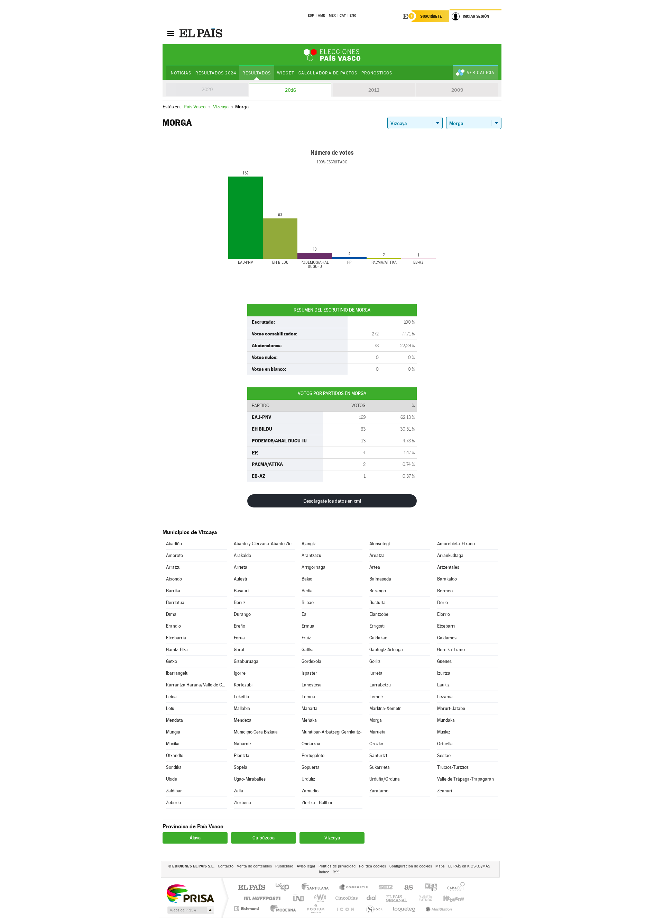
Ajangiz (309, 543)
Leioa (171, 696)
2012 (373, 90)
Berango (377, 590)
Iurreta (375, 673)
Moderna (281, 908)
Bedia (307, 590)
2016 (290, 90)
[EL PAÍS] (201, 33)
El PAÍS (251, 887)
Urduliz (308, 779)
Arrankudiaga (450, 555)
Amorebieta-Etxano (456, 543)
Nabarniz (242, 743)
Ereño (239, 626)
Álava (195, 837)
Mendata (174, 720)
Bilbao (308, 602)
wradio (319, 898)
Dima (171, 614)
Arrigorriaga (313, 567)
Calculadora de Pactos (327, 73)
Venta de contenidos (254, 866)
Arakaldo (242, 555)
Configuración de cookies (410, 866)
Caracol (454, 887)
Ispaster (309, 673)
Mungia (173, 732)
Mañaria (309, 708)
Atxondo (174, 579)
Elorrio (443, 614)
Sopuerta (311, 767)
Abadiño (174, 543)
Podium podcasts (315, 908)
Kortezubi (243, 684)
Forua (239, 637)
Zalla (238, 790)
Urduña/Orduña (384, 779)
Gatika (308, 649)
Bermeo (445, 590)
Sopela (240, 767)
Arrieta (240, 567)
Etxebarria (176, 637)
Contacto (225, 866)
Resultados (256, 73)
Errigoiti (377, 626)
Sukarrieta (379, 767)
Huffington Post (260, 898)
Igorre (240, 673)
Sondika (174, 767)
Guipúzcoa (263, 837)
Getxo (171, 661)
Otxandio (174, 755)
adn (428, 887)
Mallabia (242, 708)
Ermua (308, 626)
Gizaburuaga (246, 661)
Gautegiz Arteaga (386, 649)
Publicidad (284, 866)
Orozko (376, 743)
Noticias (181, 73)
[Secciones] (171, 33)
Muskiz (443, 732)
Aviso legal (306, 866)
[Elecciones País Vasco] (332, 54)
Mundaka (446, 720)
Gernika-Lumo (451, 649)
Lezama (445, 696)
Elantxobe (378, 614)
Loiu (170, 708)
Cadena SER (383, 887)
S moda (374, 908)
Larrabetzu (380, 684)
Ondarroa (311, 743)
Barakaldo (447, 579)
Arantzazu (311, 555)
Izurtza (443, 673)
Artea (374, 567)
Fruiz (306, 637)
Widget (285, 73)
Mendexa (242, 720)
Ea (304, 614)
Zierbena (242, 802)
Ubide (171, 779)
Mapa (440, 866)
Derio (442, 602)
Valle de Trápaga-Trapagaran (465, 779)
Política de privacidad (337, 866)
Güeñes (444, 661)
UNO (299, 898)
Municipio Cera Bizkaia (256, 732)
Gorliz (374, 661)
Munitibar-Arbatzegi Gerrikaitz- (332, 732)
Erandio (173, 626)
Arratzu (173, 567)
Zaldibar (174, 790)
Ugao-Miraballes (250, 779)
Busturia (377, 602)
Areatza (377, 555)
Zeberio (173, 802)
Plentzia (241, 755)
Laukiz (443, 684)
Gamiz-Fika (177, 649)
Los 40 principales (285, 887)
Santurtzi (378, 755)
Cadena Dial (371, 898)
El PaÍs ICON (345, 908)
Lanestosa (312, 684)
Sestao (444, 755)
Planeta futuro (422, 898)
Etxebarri (446, 626)
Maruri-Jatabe (451, 708)
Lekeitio (241, 696)
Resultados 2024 (215, 73)
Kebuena (447, 898)
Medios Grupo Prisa (190, 910)
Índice (324, 872)
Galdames (446, 637)
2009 (457, 90)
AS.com (405, 887)
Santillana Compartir (353, 887)
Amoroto (174, 555)
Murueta (377, 732)
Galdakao (378, 637)
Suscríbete (431, 16)
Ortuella (445, 743)
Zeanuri (444, 790)
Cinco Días (345, 898)
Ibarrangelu (177, 673)
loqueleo (404, 908)
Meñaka (309, 720)
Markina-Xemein (385, 708)
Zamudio (310, 790)
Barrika (173, 590)
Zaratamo (378, 790)
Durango (242, 614)
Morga (375, 720)
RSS (336, 872)
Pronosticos (376, 73)
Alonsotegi (379, 543)
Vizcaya (332, 837)
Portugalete (313, 755)
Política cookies (372, 866)
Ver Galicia (481, 72)
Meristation (437, 908)
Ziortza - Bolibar (317, 802)
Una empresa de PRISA (190, 893)
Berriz (240, 602)
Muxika (172, 743)
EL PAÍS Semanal (397, 898)
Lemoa (308, 696)
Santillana (317, 887)
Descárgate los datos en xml (332, 501)
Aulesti (240, 579)
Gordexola (311, 661)
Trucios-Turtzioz (453, 767)
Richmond (247, 908)
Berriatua (175, 602)
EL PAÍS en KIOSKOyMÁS (469, 866)
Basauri (241, 590)
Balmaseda (380, 579)
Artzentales (448, 567)
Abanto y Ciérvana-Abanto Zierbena (264, 543)
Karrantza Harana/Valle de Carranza (196, 684)
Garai (239, 649)
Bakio (307, 579)
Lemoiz (376, 696)
